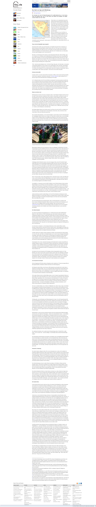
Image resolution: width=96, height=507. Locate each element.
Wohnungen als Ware (65, 497)
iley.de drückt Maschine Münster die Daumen (77, 491)
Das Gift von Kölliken (56, 489)
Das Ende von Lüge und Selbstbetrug (27, 493)
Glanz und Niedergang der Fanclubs (76, 488)
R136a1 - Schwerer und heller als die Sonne (57, 500)
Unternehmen (20, 60)
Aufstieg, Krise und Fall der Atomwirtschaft (66, 499)
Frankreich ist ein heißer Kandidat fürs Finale (77, 495)
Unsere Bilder (56, 2)
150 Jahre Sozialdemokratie (22, 62)
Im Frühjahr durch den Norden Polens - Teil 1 (48, 496)
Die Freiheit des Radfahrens (37, 500)
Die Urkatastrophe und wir (27, 497)
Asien (18, 41)
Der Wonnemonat (55, 493)
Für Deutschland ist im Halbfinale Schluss (77, 499)
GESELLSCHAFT (16, 485)
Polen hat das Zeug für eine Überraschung (76, 501)
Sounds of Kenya (46, 497)
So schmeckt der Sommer (66, 490)
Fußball (19, 55)
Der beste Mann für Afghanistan (38, 490)
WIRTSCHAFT (65, 485)
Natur (18, 32)
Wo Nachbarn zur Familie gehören (18, 489)
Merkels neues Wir (26, 502)
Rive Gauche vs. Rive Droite (47, 500)
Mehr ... (14, 65)
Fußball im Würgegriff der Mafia (77, 504)
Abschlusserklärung (35, 204)
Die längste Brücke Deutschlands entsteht (67, 502)
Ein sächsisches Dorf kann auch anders (18, 486)
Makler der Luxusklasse (66, 491)
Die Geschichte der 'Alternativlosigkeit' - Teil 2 (66, 504)
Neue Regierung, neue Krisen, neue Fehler (28, 500)
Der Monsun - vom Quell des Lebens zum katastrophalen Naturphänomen (57, 497)
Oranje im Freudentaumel (47, 501)
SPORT (74, 485)
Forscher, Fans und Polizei (76, 503)
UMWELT (54, 485)
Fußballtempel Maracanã (76, 486)
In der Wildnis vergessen (47, 486)
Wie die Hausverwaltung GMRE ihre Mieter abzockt (67, 487)
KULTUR (35, 485)
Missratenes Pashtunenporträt (37, 494)
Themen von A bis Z (45, 2)
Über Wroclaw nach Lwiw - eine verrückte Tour (48, 491)
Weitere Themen (16, 24)
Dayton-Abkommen (55, 76)
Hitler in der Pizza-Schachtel (37, 499)
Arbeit (19, 51)
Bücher (19, 34)
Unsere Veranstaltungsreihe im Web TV (77, 493)
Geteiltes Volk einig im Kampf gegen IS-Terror (28, 495)
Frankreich (18, 15)
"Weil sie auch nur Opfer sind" (38, 491)
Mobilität (19, 48)
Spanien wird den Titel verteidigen (77, 497)
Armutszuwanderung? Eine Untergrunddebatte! (17, 497)
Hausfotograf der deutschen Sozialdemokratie (27, 504)
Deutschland (19, 13)
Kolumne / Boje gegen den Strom (23, 27)
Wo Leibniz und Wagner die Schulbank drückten (37, 497)
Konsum (19, 53)
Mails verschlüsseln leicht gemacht (18, 499)
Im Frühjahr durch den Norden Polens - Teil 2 (48, 493)
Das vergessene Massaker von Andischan (28, 491)
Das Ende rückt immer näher (28, 498)
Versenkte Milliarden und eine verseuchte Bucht (67, 496)
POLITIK (33, 11)
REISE (45, 485)
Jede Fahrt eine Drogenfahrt (17, 493)
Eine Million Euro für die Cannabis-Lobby (18, 495)
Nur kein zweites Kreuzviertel (17, 490)
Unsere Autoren (65, 2)
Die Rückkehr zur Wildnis (56, 501)
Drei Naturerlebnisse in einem (57, 486)
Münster (19, 58)
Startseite (35, 2)
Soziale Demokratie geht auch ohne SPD (28, 487)
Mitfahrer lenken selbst (47, 489)
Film (18, 46)
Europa (19, 39)
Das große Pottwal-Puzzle (56, 490)
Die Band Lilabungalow (37, 495)
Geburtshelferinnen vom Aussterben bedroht (66, 493)
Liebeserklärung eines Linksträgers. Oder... (38, 487)
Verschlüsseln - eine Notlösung (17, 500)
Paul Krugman (19, 20)
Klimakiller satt (55, 494)
